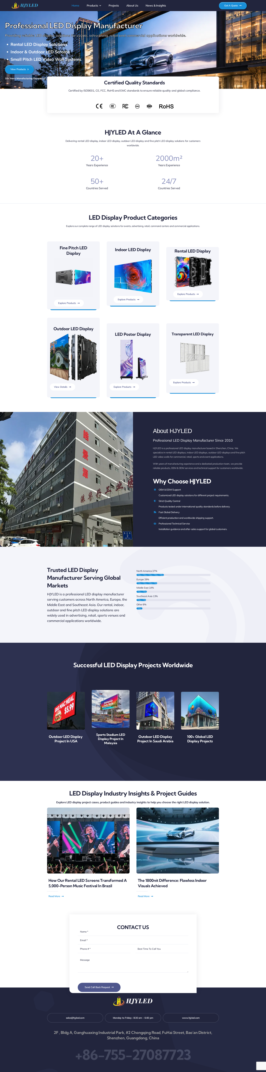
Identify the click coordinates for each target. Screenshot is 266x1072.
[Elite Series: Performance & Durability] (192, 257)
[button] (56, 896)
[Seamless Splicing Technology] (133, 259)
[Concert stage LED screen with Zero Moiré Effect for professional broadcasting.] (88, 808)
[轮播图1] (192, 339)
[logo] (25, 2)
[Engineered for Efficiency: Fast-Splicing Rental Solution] (73, 334)
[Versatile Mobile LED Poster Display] (133, 340)
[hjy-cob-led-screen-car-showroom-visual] (177, 808)
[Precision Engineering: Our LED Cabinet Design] (73, 259)
